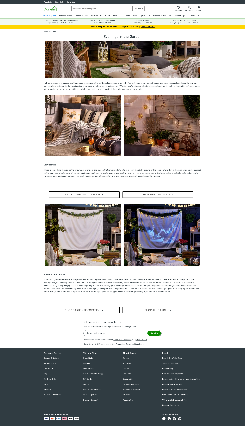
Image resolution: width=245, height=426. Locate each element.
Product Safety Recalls (172, 384)
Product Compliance (170, 405)
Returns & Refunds (51, 358)
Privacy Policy (141, 339)
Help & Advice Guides (92, 389)
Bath (171, 16)
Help (45, 374)
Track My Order (50, 379)
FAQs (46, 384)
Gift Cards (87, 379)
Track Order (48, 2)
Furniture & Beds (97, 16)
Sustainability (128, 379)
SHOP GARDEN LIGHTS (157, 194)
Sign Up (154, 333)
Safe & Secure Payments (172, 374)
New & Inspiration (51, 16)
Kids (199, 16)
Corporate (127, 374)
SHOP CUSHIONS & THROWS (83, 194)
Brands (86, 384)
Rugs (150, 16)
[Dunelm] (50, 8)
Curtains (128, 16)
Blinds (136, 16)
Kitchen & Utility (160, 16)
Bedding (109, 16)
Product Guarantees (52, 395)
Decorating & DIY (181, 16)
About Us (127, 363)
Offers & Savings (66, 16)
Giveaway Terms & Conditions (174, 389)
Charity (126, 368)
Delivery (86, 363)
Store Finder (59, 2)
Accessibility (128, 400)
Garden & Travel (82, 16)
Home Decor (118, 16)
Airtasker (47, 389)
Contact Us (71, 2)
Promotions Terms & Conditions (175, 395)
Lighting (143, 16)
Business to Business (131, 389)
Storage (193, 16)
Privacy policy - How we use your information (181, 379)
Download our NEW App (93, 374)
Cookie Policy (167, 368)
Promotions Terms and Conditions (130, 344)
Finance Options (90, 395)
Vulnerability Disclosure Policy (174, 400)
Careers (126, 358)
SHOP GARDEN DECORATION (83, 310)
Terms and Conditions (122, 339)
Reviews (126, 395)
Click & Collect (89, 368)
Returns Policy (50, 363)
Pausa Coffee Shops (131, 384)
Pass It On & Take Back (172, 358)
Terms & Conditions (170, 363)
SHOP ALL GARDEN (157, 310)
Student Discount (90, 400)
